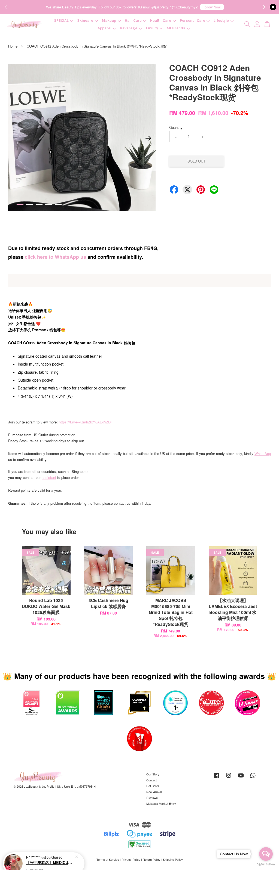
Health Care (160, 20)
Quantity (176, 127)
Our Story (152, 774)
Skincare (85, 20)
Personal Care (192, 20)
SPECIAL (61, 20)
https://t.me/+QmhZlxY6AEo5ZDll (85, 422)
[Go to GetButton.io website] (266, 864)
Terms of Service (107, 859)
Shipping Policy (173, 859)
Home (12, 46)
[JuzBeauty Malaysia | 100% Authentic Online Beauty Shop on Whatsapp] (253, 778)
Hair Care (133, 20)
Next (148, 138)
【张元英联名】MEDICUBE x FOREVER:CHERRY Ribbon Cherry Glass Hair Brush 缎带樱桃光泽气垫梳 (50, 855)
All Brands (175, 28)
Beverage (128, 28)
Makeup (109, 20)
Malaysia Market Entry (161, 803)
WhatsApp (262, 453)
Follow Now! (212, 7)
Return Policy (151, 859)
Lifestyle (221, 20)
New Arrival (154, 792)
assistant (49, 477)
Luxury (152, 28)
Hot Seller (152, 786)
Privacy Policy (131, 859)
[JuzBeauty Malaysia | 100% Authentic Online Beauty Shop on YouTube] (241, 778)
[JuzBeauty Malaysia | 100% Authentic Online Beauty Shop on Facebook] (216, 778)
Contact (151, 780)
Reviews (152, 797)
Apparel (104, 28)
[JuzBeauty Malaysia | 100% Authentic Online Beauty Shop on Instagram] (228, 778)
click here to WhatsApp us (55, 256)
